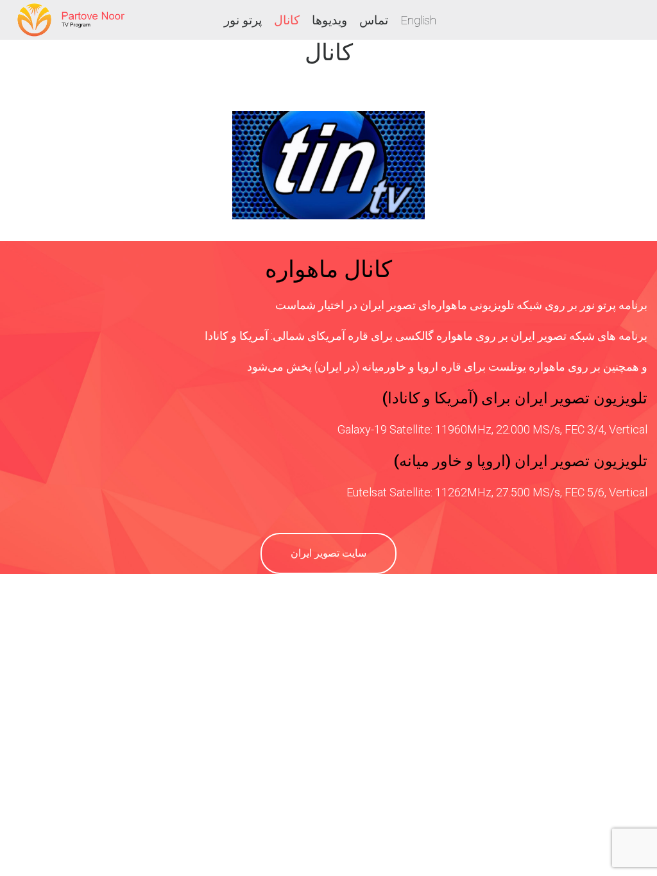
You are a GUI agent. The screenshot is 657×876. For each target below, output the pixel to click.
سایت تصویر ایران (328, 553)
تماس (373, 20)
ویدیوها (329, 20)
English (418, 20)
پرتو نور (243, 20)
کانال (287, 20)
